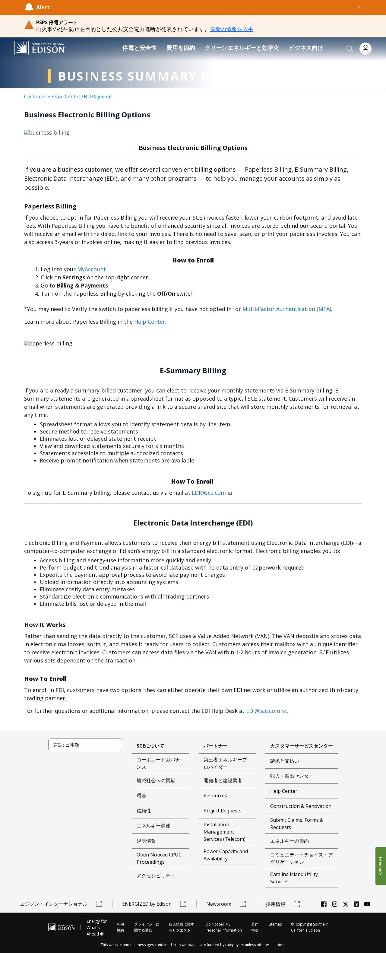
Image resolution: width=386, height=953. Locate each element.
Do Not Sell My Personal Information (224, 927)
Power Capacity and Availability (226, 855)
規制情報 (146, 840)
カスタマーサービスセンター (301, 745)
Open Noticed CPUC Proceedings (159, 858)
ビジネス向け (306, 48)
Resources (215, 795)
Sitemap (275, 924)
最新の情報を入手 (231, 29)
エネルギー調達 (153, 825)
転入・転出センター (292, 776)
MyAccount (91, 269)
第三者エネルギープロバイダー (225, 763)
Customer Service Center (52, 96)
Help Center (149, 321)
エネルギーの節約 (289, 840)
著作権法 (254, 927)
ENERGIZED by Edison (147, 904)
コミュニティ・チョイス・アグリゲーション (301, 858)
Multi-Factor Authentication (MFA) (286, 309)
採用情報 (275, 904)
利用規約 (120, 927)
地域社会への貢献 (156, 780)
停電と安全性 (139, 48)
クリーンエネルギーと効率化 (242, 48)
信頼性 (144, 810)
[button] (349, 48)
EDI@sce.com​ (209, 492)
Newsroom (218, 904)
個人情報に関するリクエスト (181, 927)
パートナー (216, 745)
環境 (141, 795)
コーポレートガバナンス (158, 763)
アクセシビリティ (156, 875)
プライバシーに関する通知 (147, 927)
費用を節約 (180, 48)
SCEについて (150, 745)
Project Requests (223, 810)
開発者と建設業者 (223, 780)
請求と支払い (284, 761)
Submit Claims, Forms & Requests (296, 824)
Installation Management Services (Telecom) (224, 831)
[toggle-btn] (206, 7)
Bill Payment (98, 96)
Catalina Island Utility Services (294, 878)
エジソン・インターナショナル (53, 904)
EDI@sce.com (263, 710)
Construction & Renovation (300, 806)
